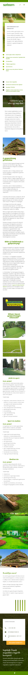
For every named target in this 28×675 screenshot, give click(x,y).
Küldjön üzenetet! (15, 642)
